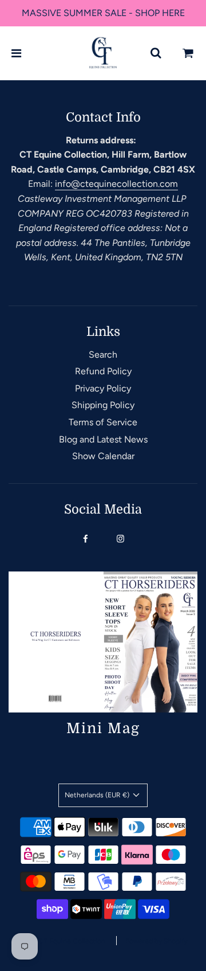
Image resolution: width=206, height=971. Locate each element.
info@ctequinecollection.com (116, 183)
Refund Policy (103, 371)
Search (103, 354)
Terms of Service (103, 422)
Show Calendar (103, 456)
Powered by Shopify (156, 941)
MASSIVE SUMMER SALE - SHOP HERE (103, 12)
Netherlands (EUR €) (98, 795)
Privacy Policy (103, 388)
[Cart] (188, 53)
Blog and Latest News (103, 439)
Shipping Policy (103, 405)
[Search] (155, 53)
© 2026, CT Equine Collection (58, 941)
